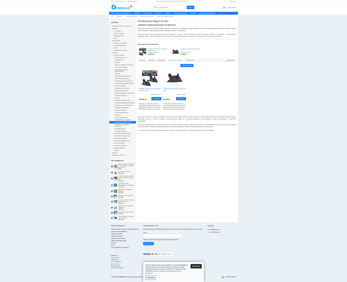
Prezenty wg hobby (119, 55)
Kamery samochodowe (121, 117)
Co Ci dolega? (117, 31)
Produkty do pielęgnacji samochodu (125, 103)
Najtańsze (152, 60)
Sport (115, 38)
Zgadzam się (196, 266)
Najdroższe (161, 60)
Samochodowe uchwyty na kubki (124, 83)
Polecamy (142, 60)
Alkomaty (117, 62)
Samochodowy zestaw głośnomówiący (121, 70)
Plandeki (117, 98)
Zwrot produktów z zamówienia (120, 247)
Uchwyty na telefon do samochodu (124, 93)
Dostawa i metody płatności (119, 231)
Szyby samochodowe (121, 110)
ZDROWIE (114, 28)
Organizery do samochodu (122, 88)
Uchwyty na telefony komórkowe (124, 65)
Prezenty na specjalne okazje (122, 140)
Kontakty (113, 243)
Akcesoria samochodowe (122, 107)
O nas (112, 245)
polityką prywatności (172, 239)
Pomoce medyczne (119, 33)
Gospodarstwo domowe (120, 50)
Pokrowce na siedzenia (121, 67)
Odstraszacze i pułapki (120, 43)
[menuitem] (120, 13)
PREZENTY (115, 53)
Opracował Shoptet (230, 276)
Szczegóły (156, 98)
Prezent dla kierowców (120, 57)
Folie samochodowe (120, 86)
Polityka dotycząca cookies (118, 240)
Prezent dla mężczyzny (120, 145)
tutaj (153, 271)
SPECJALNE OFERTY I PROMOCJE (121, 26)
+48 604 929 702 (215, 232)
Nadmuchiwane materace (122, 78)
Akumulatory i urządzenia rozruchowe (122, 125)
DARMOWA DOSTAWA (118, 155)
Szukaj (190, 7)
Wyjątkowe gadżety (119, 148)
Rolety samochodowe (121, 95)
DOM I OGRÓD (116, 40)
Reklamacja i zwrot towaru (118, 238)
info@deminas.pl (215, 229)
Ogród (115, 48)
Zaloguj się (148, 243)
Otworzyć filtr (187, 65)
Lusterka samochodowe (121, 112)
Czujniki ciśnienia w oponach (123, 119)
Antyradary (118, 115)
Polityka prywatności (117, 236)
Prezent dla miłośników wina (122, 136)
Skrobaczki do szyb (120, 128)
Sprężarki (117, 73)
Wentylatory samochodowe (122, 100)
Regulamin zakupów (116, 233)
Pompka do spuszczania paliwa (123, 105)
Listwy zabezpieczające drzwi (123, 76)
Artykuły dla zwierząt (120, 45)
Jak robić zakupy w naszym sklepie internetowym (171, 1)
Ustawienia (150, 277)
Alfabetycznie (190, 60)
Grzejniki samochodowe (121, 90)
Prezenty (116, 150)
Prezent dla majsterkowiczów (122, 133)
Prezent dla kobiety (119, 143)
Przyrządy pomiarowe (121, 131)
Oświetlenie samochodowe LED (123, 81)
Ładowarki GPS (119, 60)
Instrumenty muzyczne (120, 138)
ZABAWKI (114, 153)
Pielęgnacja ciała (118, 35)
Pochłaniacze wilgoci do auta (123, 122)
